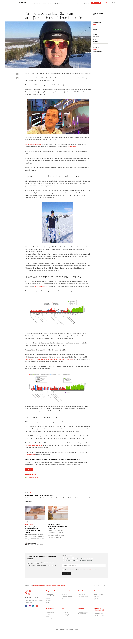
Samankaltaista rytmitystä (33, 445)
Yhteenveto (65, 594)
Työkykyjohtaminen (29, 524)
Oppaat (95, 34)
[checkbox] (84, 559)
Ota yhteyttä (96, 2)
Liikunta (96, 13)
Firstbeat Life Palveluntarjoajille (99, 609)
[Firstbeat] (21, 3)
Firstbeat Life (96, 47)
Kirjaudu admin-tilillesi (100, 615)
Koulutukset (49, 621)
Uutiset (95, 39)
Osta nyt (64, 598)
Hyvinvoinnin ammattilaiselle (50, 595)
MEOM (76, 629)
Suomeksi (100, 585)
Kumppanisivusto (98, 613)
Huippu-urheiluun (67, 591)
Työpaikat (96, 598)
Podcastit (95, 31)
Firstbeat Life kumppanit (65, 615)
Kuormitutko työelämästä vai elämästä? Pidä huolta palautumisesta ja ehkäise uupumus (33, 529)
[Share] (17, 78)
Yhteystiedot (81, 591)
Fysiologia (86, 3)
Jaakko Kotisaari (32, 543)
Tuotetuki (96, 618)
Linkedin (33, 606)
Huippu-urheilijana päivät (33, 144)
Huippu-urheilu (47, 3)
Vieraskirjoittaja (28, 501)
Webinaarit (96, 29)
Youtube (37, 606)
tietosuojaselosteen (89, 569)
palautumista (72, 146)
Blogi (78, 3)
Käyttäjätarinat (58, 3)
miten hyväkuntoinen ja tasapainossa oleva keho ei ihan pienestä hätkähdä (49, 359)
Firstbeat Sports (66, 618)
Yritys (95, 591)
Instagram (30, 606)
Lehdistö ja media (98, 594)
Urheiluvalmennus (32, 492)
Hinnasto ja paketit (67, 596)
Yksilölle (48, 600)
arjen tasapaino (30, 454)
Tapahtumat (96, 36)
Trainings (95, 41)
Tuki (63, 608)
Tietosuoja (96, 596)
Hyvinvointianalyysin (41, 286)
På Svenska (106, 585)
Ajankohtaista (50, 608)
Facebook (26, 606)
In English (95, 585)
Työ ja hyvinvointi (35, 3)
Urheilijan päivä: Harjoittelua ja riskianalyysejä (38, 495)
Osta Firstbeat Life (83, 596)
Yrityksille (48, 598)
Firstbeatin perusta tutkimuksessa (83, 612)
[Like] (17, 74)
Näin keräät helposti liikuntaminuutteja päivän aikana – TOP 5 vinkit (57, 526)
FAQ (47, 602)
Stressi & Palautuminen (33, 522)
